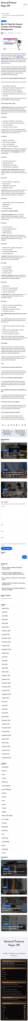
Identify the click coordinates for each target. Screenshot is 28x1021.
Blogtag (22, 953)
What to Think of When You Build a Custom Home (12, 568)
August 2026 (5, 608)
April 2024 (5, 713)
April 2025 (5, 668)
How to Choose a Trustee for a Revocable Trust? (13, 578)
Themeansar (14, 955)
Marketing (5, 826)
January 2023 (6, 750)
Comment (3, 506)
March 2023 (5, 742)
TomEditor (5, 476)
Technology (5, 849)
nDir (4, 456)
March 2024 (5, 716)
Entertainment (6, 785)
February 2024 (6, 720)
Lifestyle (4, 823)
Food (3, 800)
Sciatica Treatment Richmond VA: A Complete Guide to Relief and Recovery (13, 573)
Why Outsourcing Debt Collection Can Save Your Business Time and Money (13, 474)
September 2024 (6, 694)
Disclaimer (4, 976)
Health (4, 811)
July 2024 (4, 701)
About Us (3, 970)
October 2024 (6, 690)
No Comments (18, 33)
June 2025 (5, 660)
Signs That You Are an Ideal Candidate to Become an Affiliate (14, 588)
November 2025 (6, 642)
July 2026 (4, 612)
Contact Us (4, 972)
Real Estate (5, 838)
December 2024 (6, 683)
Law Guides (5, 819)
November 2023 (6, 727)
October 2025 (6, 645)
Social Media (5, 841)
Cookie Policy (4, 978)
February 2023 (6, 746)
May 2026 (4, 619)
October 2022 (6, 754)
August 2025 (5, 653)
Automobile (5, 767)
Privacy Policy (4, 974)
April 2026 (5, 623)
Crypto (4, 778)
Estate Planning (6, 789)
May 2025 (4, 664)
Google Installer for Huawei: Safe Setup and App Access (13, 583)
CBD (3, 774)
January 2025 (6, 679)
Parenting (4, 830)
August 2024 (5, 698)
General (4, 808)
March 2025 (5, 671)
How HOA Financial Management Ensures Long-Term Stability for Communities (13, 494)
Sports (4, 845)
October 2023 (6, 731)
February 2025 (6, 675)
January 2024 (6, 724)
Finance (4, 797)
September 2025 (6, 649)
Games (4, 804)
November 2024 (6, 686)
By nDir (5, 33)
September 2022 (6, 757)
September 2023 (6, 735)
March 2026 (5, 627)
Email (2, 531)
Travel (4, 853)
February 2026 (6, 630)
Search (3, 552)
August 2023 (5, 739)
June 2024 (5, 705)
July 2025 (4, 657)
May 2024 (4, 709)
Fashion (4, 793)
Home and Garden (7, 815)
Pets (3, 834)
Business (3, 21)
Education (5, 782)
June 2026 (5, 615)
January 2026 (6, 634)
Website (2, 537)
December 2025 (6, 638)
